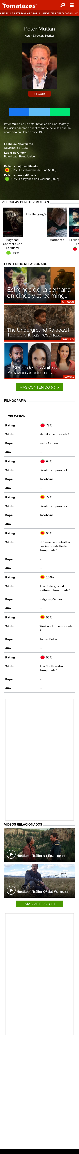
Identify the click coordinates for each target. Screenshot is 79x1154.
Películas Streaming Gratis (21, 13)
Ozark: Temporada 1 (53, 470)
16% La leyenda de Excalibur (35, 178)
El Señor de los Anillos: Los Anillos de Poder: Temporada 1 (55, 546)
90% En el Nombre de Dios (34, 170)
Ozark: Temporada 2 (53, 506)
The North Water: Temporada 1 (52, 668)
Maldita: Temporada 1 (54, 434)
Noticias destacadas (58, 13)
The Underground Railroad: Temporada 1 (55, 588)
